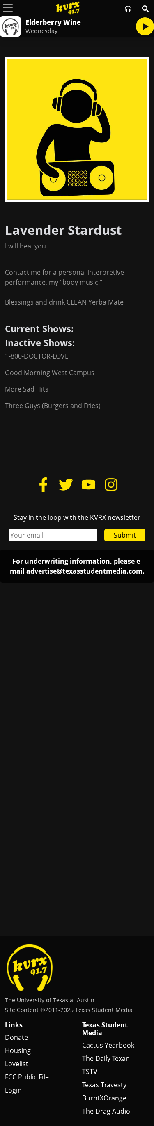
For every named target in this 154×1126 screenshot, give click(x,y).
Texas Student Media (105, 1028)
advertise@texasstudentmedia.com (84, 571)
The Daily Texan (106, 1058)
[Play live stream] (145, 26)
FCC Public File (27, 1076)
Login (13, 1090)
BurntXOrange (104, 1097)
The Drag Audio (106, 1111)
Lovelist (16, 1063)
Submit (125, 535)
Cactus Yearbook (108, 1045)
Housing (18, 1050)
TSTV (89, 1071)
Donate (16, 1037)
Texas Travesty (104, 1084)
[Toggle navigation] (8, 8)
